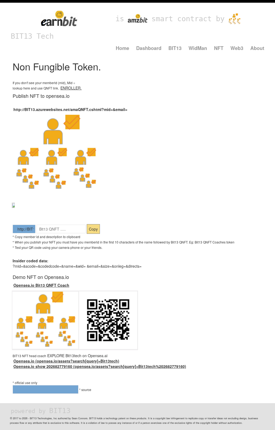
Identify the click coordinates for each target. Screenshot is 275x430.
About (257, 48)
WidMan (198, 48)
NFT (218, 48)
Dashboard (148, 48)
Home (122, 48)
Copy (93, 229)
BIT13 (175, 48)
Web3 (236, 48)
